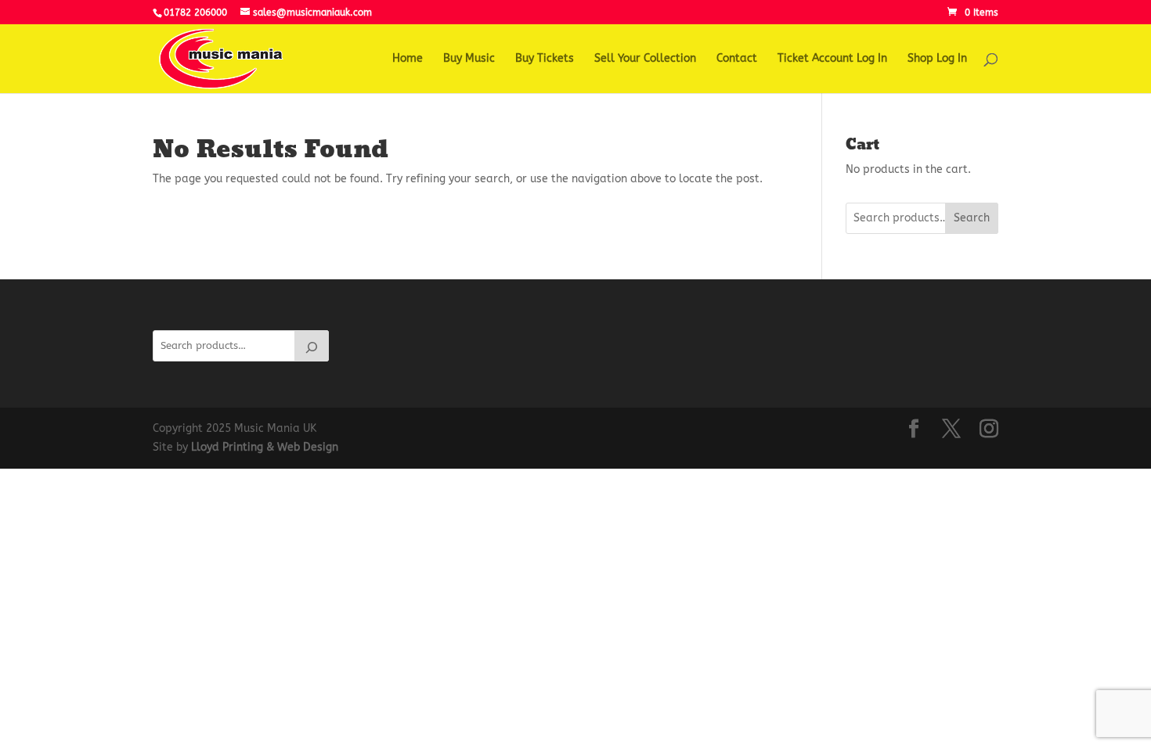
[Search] (311, 345)
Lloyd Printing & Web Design (264, 447)
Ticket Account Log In (832, 59)
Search (972, 218)
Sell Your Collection (645, 59)
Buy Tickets (544, 59)
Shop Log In (937, 59)
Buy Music (469, 59)
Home (407, 59)
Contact (736, 59)
